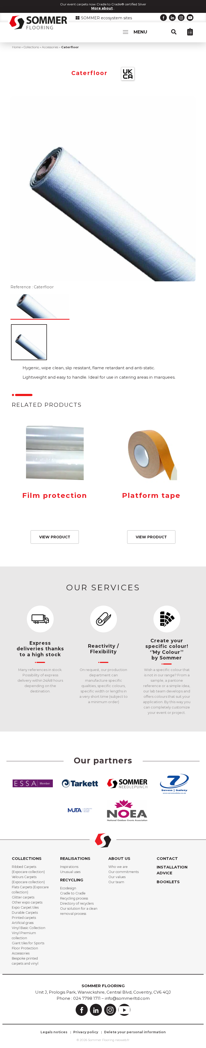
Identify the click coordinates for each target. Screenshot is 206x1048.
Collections (31, 47)
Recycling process (74, 898)
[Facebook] (163, 17)
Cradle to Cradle (73, 893)
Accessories (50, 47)
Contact (167, 858)
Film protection (54, 495)
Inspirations (69, 867)
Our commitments (123, 872)
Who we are (118, 867)
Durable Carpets (25, 913)
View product (54, 537)
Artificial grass (23, 923)
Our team (116, 882)
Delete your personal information (135, 1032)
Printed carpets (24, 918)
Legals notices (54, 1032)
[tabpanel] (40, 654)
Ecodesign (68, 888)
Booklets (168, 881)
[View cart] (192, 31)
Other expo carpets (27, 902)
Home (16, 47)
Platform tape (151, 495)
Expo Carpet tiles (25, 907)
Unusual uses (70, 872)
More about (102, 8)
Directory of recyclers (77, 903)
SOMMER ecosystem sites (106, 18)
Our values (117, 877)
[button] (176, 31)
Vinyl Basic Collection (28, 928)
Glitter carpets (23, 897)
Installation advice (172, 870)
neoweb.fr (122, 1040)
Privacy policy (85, 1032)
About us (119, 858)
